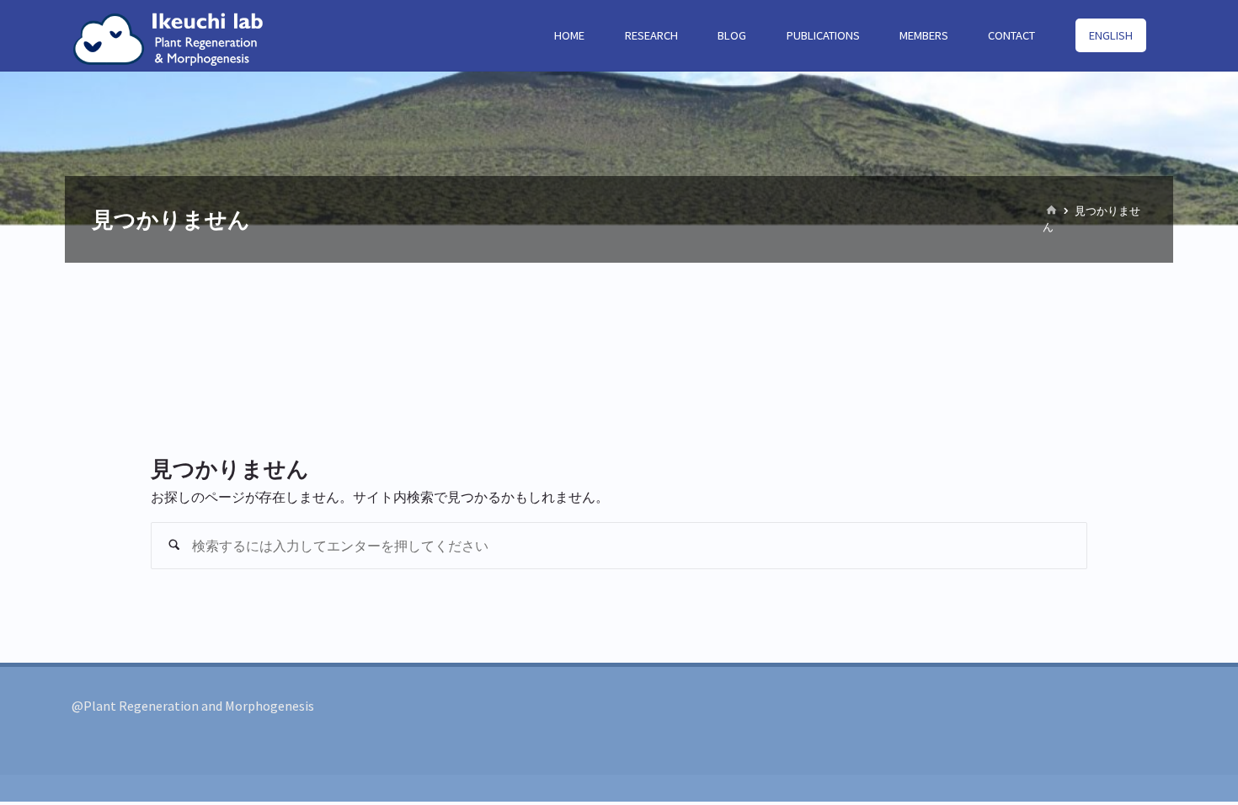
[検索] (174, 545)
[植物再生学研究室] (175, 35)
